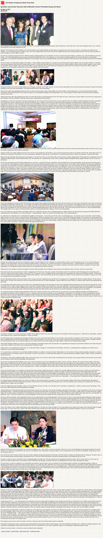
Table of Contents (5, 531)
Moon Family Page (24, 531)
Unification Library (35, 531)
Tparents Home (15, 531)
